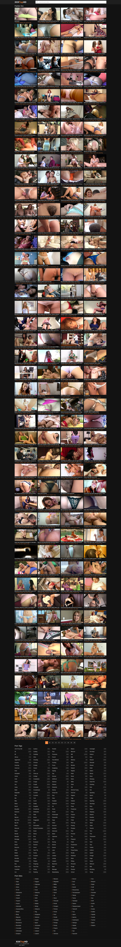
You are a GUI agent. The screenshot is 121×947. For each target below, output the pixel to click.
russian (98, 429)
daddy (20, 120)
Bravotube (18, 925)
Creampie (41, 787)
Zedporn (93, 925)
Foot (60, 751)
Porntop (55, 922)
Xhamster (93, 892)
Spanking (98, 792)
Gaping (60, 770)
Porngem (56, 906)
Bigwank (18, 917)
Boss (23, 842)
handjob (98, 266)
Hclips (36, 895)
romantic (99, 201)
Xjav (92, 898)
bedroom (71, 38)
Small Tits (98, 781)
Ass (23, 784)
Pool (79, 831)
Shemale (98, 762)
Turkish (98, 847)
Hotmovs (37, 917)
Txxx (73, 911)
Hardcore (60, 803)
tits (77, 543)
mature (68, 152)
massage (76, 169)
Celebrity (41, 754)
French (60, 757)
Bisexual (23, 828)
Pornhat (55, 909)
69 (23, 754)
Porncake (56, 900)
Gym (60, 795)
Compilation (41, 779)
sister (40, 739)
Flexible (60, 748)
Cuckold (41, 792)
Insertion (60, 828)
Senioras (56, 933)
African (23, 757)
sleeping (54, 120)
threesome (70, 592)
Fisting (41, 869)
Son (98, 790)
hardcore (98, 22)
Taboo (98, 822)
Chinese (41, 762)
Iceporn (37, 920)
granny (81, 152)
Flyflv (36, 887)
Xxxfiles (93, 911)
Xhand (92, 895)
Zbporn (93, 922)
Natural (79, 768)
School (79, 872)
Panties (79, 803)
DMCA (23, 945)
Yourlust (93, 920)
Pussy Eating (79, 850)
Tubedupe (74, 900)
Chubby (41, 765)
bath (52, 527)
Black (23, 831)
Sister (98, 768)
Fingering (41, 863)
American (23, 768)
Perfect (79, 817)
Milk (79, 757)
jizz (48, 657)
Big (23, 814)
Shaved (98, 759)
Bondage (23, 839)
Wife (98, 866)
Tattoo (98, 825)
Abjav (17, 881)
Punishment (79, 844)
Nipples (79, 770)
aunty (40, 494)
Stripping (98, 811)
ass (55, 22)
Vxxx (92, 878)
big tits (29, 38)
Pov (79, 836)
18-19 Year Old (23, 748)
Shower (98, 765)
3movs (17, 878)
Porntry (55, 925)
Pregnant (79, 839)
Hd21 (36, 898)
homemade (52, 87)
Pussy (79, 847)
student (57, 87)
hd (97, 152)
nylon (57, 625)
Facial (41, 847)
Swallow (98, 817)
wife (17, 250)
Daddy (41, 803)
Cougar (41, 781)
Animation (23, 773)
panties (78, 120)
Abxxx (17, 887)
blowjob (17, 22)
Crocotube (18, 928)
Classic (41, 768)
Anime (23, 776)
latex (90, 560)
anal (90, 120)
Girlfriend (60, 779)
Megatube (56, 881)
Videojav (74, 922)
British (23, 852)
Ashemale (18, 906)
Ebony (41, 833)
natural (27, 22)
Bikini (23, 825)
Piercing (79, 822)
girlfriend (64, 22)
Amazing (23, 765)
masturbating (76, 38)
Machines (60, 863)
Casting (41, 751)
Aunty (23, 787)
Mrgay (55, 887)
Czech (41, 800)
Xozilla (93, 903)
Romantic (79, 863)
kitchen (51, 234)
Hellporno (37, 909)
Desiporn (18, 933)
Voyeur (98, 861)
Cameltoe (23, 869)
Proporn (56, 928)
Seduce (98, 754)
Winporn (93, 881)
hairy (80, 462)
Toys (98, 844)
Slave (98, 776)
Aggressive (23, 759)
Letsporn (37, 930)
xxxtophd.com (26, 943)
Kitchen (60, 844)
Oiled (79, 784)
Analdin (18, 895)
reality (32, 152)
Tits (98, 839)
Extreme (41, 844)
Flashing (41, 872)
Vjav (73, 930)
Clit (41, 770)
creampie (102, 71)
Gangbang (60, 768)
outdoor (21, 152)
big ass (97, 38)
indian (17, 38)
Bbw (23, 800)
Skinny (98, 773)
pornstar (34, 104)
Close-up (41, 773)
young (28, 136)
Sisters (98, 770)
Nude (79, 773)
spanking (101, 152)
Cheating (41, 759)
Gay (60, 773)
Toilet (98, 842)
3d (23, 751)
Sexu (73, 884)
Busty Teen (23, 866)
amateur (33, 38)
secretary (29, 380)
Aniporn (18, 898)
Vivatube (74, 928)
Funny (60, 765)
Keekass (37, 928)
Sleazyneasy (75, 889)
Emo (41, 836)
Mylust (55, 889)
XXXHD (20, 2)
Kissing (60, 842)
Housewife (60, 817)
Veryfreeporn (75, 920)
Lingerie (60, 861)
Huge (60, 820)
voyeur (74, 494)
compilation (53, 608)
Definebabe (19, 930)
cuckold (102, 283)
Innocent (60, 825)
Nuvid (55, 892)
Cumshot (41, 795)
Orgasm (79, 795)
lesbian (99, 55)
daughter (48, 22)
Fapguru (37, 881)
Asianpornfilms (19, 909)
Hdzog (36, 906)
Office (79, 781)
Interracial (60, 831)
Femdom (41, 855)
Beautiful (23, 809)
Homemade (60, 814)
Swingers (98, 820)
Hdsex (36, 900)
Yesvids (93, 917)
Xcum (92, 889)
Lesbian (60, 855)
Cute (41, 798)
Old (79, 787)
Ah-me (17, 889)
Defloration (41, 811)
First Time (41, 866)
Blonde (23, 833)
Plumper (79, 828)
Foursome (60, 754)
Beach (23, 806)
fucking (74, 511)
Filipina (41, 861)
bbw (86, 38)
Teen (98, 831)
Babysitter (23, 792)
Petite (79, 820)
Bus (23, 863)
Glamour (60, 781)
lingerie (21, 22)
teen (40, 22)
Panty (79, 806)
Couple (41, 784)
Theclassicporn (76, 892)
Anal (23, 770)
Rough (79, 866)
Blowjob (23, 836)
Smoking (98, 784)
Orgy (79, 798)
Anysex (18, 903)
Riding (79, 861)
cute (75, 55)
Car (23, 872)
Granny (60, 790)
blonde (101, 22)
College (41, 776)
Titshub (74, 895)
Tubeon (74, 903)
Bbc (23, 798)
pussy (30, 55)
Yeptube (93, 914)
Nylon (79, 779)
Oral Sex (79, 792)
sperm (50, 657)
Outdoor (79, 800)
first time (41, 218)
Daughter (41, 806)
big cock (90, 22)
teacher (70, 380)
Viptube (74, 925)
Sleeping (98, 779)
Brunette (23, 858)
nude (26, 674)
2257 (20, 945)
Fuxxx (36, 889)
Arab (23, 779)
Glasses (60, 784)
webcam (93, 87)
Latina (60, 852)
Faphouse (37, 884)
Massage (60, 869)
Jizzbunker (37, 925)
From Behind (60, 759)
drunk (79, 446)
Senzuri (74, 878)
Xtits (92, 906)
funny (101, 364)
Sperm (98, 795)
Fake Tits (41, 850)
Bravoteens (19, 922)
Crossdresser (41, 790)
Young (98, 872)
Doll (41, 822)
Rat (54, 930)
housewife (90, 38)
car (31, 462)
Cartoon (41, 748)
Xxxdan (93, 909)
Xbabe (92, 884)
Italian (60, 833)
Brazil (23, 844)
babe (78, 22)
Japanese (60, 836)
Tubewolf (74, 909)
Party (79, 811)
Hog (36, 911)
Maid (60, 866)
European (41, 842)
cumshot (77, 266)
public (27, 218)
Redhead (79, 855)
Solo (98, 787)
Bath (23, 795)
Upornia (74, 917)
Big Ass (23, 817)
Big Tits (23, 822)
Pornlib (55, 917)
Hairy (60, 798)
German (60, 776)
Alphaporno (19, 892)
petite (49, 608)
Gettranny (37, 892)
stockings (74, 104)
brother (23, 120)
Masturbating (60, 872)
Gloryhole (60, 787)
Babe (23, 790)
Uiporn (74, 914)
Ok (54, 895)
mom (17, 87)
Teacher (98, 828)
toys (105, 690)
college (40, 136)
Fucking (60, 762)
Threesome (98, 836)
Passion (79, 814)
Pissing (79, 825)
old (66, 185)
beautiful (71, 22)
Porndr (55, 903)
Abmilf (17, 884)
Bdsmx (17, 911)
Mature (79, 748)
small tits (54, 218)
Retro (79, 858)
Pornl (55, 914)
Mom (79, 762)
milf (100, 38)
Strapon (98, 809)
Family (41, 852)
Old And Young (79, 790)
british (78, 104)
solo (101, 87)
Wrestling (98, 869)
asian (49, 38)
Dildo (41, 814)
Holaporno (37, 914)
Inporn (36, 922)
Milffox (55, 884)
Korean (60, 847)
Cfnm (41, 757)
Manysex (56, 878)
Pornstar (79, 833)
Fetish (41, 858)
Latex (60, 850)
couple (44, 136)
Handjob (60, 800)
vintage (91, 152)
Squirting (98, 800)
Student (98, 814)
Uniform (98, 850)
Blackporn (18, 920)
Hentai (60, 811)
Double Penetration (41, 828)
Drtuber (37, 878)
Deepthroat (41, 809)
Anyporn (18, 900)
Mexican (79, 751)
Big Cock (23, 820)
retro (71, 104)
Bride (23, 850)
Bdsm (23, 803)
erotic (79, 283)
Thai (98, 833)
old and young (74, 152)
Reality (79, 852)
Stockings (98, 803)
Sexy (98, 757)
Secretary (98, 751)
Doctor (41, 817)
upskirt (67, 104)
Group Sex (60, 792)
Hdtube (36, 903)
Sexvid (74, 887)
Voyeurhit (74, 933)
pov (24, 22)
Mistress (79, 759)
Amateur (23, 762)
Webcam (98, 863)
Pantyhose (79, 809)
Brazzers (23, 847)
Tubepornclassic (76, 906)
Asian (23, 781)
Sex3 (73, 881)
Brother (23, 855)
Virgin (98, 858)
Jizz (60, 839)
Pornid (55, 911)
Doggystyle (41, 820)
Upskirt (98, 852)
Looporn (37, 933)
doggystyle (99, 120)
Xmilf (92, 900)
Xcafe (92, 887)
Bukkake (23, 861)
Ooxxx (55, 898)
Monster (79, 765)
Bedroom (23, 811)
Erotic (41, 839)
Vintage (98, 855)
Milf (79, 754)
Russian (79, 869)
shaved (78, 511)
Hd (60, 806)
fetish (52, 38)
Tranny (74, 898)
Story (98, 806)
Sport (98, 798)
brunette (43, 22)
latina (99, 478)
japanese (41, 38)
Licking (60, 858)
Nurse (79, 776)
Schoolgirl (98, 748)
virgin (63, 641)
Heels (60, 809)
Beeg (17, 914)
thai (30, 22)
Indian (60, 822)
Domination (41, 825)
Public (79, 842)
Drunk (41, 831)
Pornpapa (56, 920)
